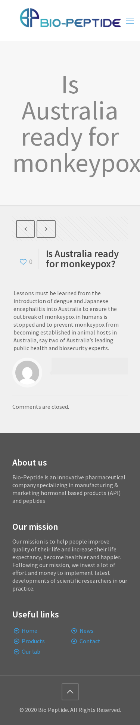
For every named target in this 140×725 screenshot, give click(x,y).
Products (33, 641)
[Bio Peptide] (70, 20)
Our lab (31, 651)
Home (29, 630)
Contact (90, 641)
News (86, 630)
